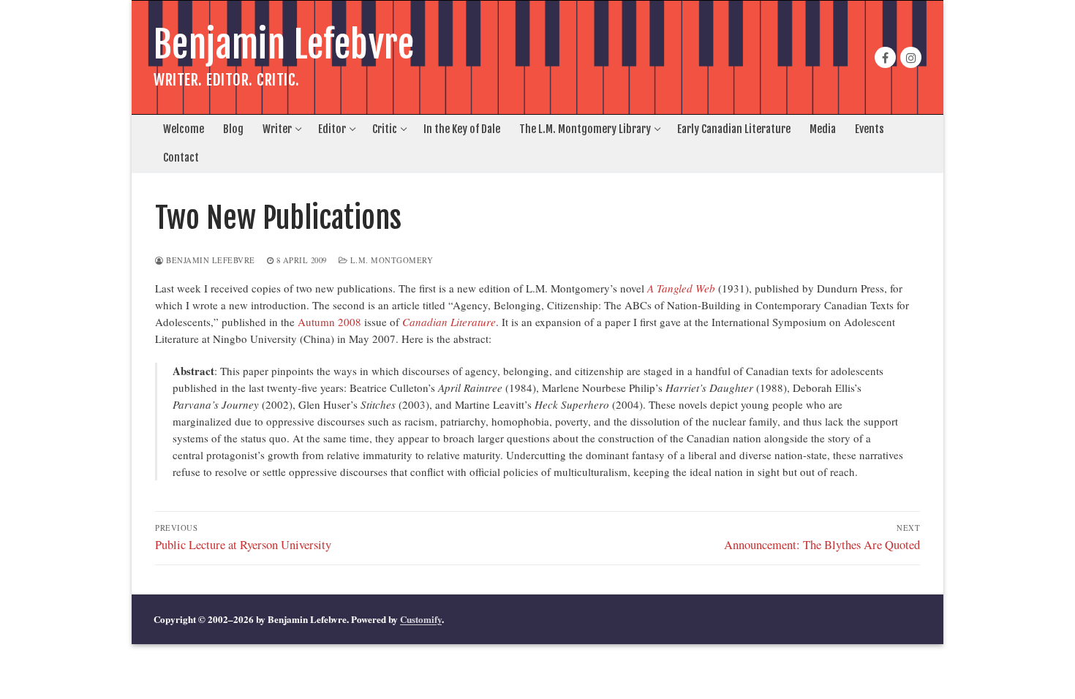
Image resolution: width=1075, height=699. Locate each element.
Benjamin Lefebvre (284, 44)
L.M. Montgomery (390, 260)
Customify (421, 619)
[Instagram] (910, 57)
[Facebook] (885, 57)
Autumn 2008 (329, 321)
